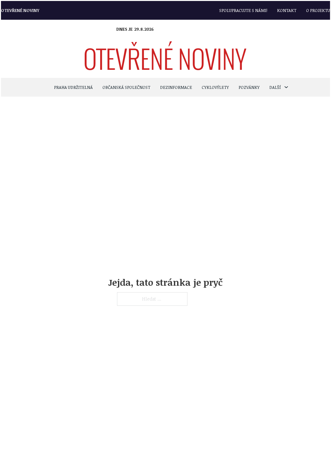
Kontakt (286, 10)
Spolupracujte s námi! (243, 10)
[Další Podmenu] (286, 87)
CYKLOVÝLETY (215, 87)
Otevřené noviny (20, 10)
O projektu (318, 10)
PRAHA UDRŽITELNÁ (73, 87)
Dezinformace (176, 87)
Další (275, 87)
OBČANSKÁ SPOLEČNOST (126, 87)
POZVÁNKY (249, 87)
